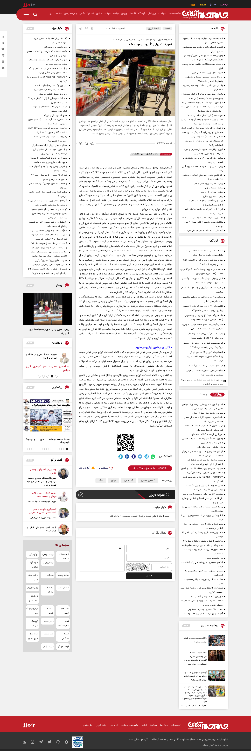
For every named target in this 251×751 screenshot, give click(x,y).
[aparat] (3, 56)
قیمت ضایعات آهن (63, 623)
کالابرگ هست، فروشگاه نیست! (194, 705)
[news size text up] (81, 144)
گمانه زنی (128, 480)
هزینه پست (63, 575)
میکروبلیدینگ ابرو (32, 611)
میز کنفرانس (48, 646)
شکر (101, 480)
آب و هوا (114, 725)
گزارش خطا (84, 468)
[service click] (193, 5)
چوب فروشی (47, 554)
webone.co (32, 588)
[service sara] (213, 5)
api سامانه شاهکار (64, 556)
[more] (186, 625)
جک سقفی (48, 634)
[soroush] (120, 456)
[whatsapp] (153, 456)
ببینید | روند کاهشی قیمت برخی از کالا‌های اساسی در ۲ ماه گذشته (139, 516)
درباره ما (164, 725)
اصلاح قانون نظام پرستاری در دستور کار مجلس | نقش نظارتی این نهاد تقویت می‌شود (41, 482)
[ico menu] (27, 14)
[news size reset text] (86, 144)
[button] (56, 376)
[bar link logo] (29, 5)
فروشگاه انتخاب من (33, 598)
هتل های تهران (64, 611)
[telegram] (3, 44)
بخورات (50, 575)
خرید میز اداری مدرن (33, 636)
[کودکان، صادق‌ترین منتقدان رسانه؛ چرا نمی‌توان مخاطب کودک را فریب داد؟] (216, 676)
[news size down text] (92, 144)
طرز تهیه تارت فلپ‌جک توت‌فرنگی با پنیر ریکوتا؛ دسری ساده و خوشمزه (202, 382)
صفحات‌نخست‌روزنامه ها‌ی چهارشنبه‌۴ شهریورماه (47, 441)
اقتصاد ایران (153, 28)
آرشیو (144, 725)
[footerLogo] (208, 725)
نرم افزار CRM (50, 590)
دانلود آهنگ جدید (32, 577)
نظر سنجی (87, 725)
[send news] (86, 28)
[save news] (92, 28)
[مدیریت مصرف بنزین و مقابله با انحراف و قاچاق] (64, 358)
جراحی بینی (48, 562)
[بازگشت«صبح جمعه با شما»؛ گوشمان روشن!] (216, 640)
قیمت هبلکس (65, 636)
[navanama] (224, 5)
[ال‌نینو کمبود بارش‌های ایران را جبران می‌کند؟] (63, 529)
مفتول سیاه (48, 621)
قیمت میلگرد (63, 646)
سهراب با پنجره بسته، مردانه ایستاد (41, 501)
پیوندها (153, 725)
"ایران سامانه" (208, 745)
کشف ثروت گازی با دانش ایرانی (43, 518)
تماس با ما (175, 725)
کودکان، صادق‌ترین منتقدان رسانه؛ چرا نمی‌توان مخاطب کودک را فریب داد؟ (195, 676)
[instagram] (3, 38)
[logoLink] (205, 14)
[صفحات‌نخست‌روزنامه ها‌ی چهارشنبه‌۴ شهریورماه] (47, 415)
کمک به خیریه (50, 611)
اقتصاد (167, 28)
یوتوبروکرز (34, 554)
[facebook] (133, 456)
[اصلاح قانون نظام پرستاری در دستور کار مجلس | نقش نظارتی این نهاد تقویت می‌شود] (63, 477)
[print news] (80, 29)
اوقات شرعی (101, 725)
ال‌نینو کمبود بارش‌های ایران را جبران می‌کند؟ (41, 529)
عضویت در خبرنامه (129, 725)
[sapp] (3, 62)
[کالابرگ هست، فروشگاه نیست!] (216, 696)
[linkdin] (127, 456)
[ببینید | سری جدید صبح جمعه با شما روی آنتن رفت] (47, 309)
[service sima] (203, 5)
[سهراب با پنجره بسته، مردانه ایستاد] (63, 497)
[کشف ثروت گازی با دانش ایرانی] (63, 514)
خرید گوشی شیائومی (33, 565)
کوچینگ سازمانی (34, 623)
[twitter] (3, 50)
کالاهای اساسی (148, 480)
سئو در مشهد (63, 588)
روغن (113, 480)
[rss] (3, 68)
